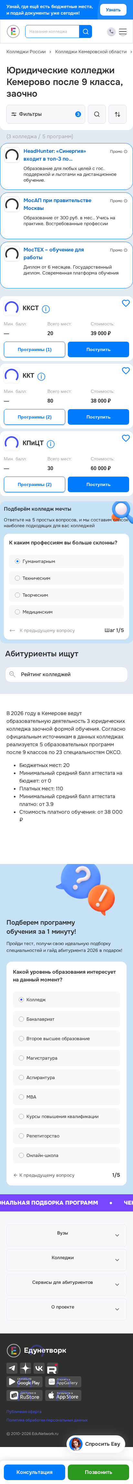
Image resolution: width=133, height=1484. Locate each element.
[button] (66, 1235)
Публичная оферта (24, 1411)
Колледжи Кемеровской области (91, 52)
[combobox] (56, 31)
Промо (116, 151)
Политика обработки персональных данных (46, 1420)
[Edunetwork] (13, 31)
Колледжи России (26, 52)
